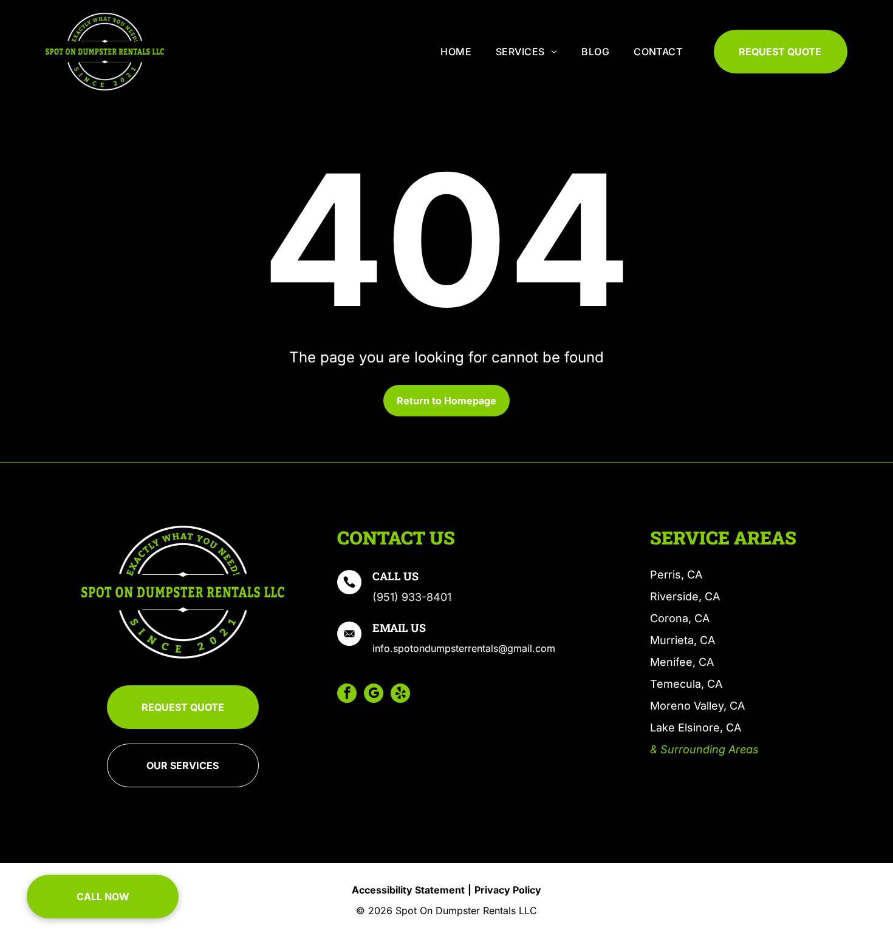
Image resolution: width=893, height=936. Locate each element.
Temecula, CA (686, 683)
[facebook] (347, 694)
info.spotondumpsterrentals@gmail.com (463, 648)
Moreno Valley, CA (697, 705)
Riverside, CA (685, 596)
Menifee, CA (682, 662)
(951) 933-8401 (411, 597)
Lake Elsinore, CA (695, 727)
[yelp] (400, 694)
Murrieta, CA (682, 640)
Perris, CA (676, 574)
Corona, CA (680, 618)
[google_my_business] (373, 694)
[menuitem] (456, 52)
